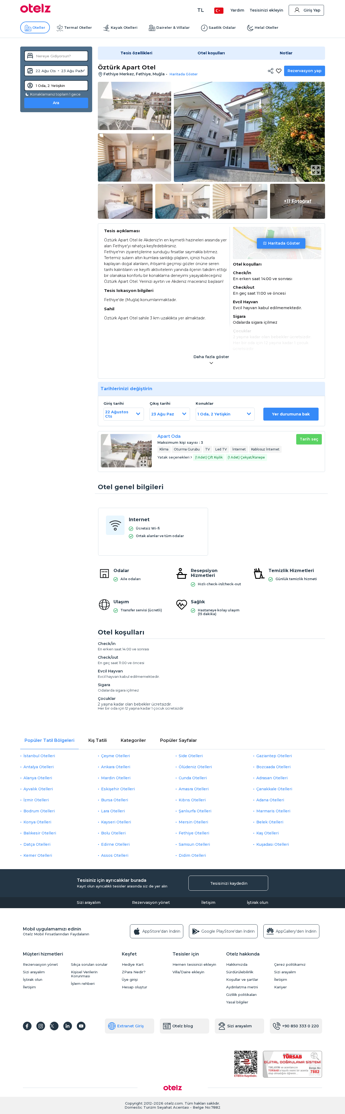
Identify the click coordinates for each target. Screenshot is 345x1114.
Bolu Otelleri (113, 833)
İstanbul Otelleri (39, 755)
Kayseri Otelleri (116, 822)
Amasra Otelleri (194, 789)
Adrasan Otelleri (272, 777)
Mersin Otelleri (193, 822)
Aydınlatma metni (242, 987)
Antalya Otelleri (38, 766)
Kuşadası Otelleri (272, 844)
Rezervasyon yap (305, 70)
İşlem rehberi (83, 984)
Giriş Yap (311, 10)
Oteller (38, 27)
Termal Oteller (78, 27)
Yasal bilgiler (237, 1002)
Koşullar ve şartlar (242, 980)
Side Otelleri (191, 755)
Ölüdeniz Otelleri (195, 766)
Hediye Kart (133, 965)
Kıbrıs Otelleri (192, 800)
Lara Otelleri (113, 811)
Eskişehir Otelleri (118, 789)
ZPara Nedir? (134, 972)
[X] (54, 1026)
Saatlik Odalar (222, 27)
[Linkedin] (67, 1026)
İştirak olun (257, 902)
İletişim (208, 902)
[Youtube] (81, 1026)
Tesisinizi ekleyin (266, 10)
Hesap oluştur (134, 987)
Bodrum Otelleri (39, 811)
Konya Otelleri (37, 822)
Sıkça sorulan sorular (89, 965)
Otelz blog (182, 1026)
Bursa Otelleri (114, 800)
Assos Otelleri (114, 855)
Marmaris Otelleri (273, 811)
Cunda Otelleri (193, 777)
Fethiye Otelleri (194, 833)
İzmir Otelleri (36, 800)
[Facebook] (27, 1026)
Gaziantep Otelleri (274, 755)
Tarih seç (309, 439)
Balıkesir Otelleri (39, 833)
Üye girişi (130, 980)
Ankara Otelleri (115, 766)
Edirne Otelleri (115, 844)
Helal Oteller (266, 27)
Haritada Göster (284, 243)
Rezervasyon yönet (151, 902)
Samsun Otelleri (194, 844)
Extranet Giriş (130, 1026)
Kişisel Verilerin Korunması (84, 974)
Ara (56, 102)
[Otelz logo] (35, 11)
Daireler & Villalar (173, 27)
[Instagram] (40, 1026)
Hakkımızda (236, 965)
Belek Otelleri (269, 822)
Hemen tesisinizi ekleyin (194, 965)
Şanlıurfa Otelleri (195, 811)
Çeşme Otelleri (115, 755)
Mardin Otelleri (115, 777)
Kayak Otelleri (124, 27)
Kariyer (280, 987)
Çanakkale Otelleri (274, 789)
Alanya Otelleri (37, 777)
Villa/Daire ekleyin (188, 972)
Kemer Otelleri (37, 855)
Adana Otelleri (270, 800)
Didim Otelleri (192, 855)
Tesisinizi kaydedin (228, 883)
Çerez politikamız (290, 965)
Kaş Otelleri (267, 833)
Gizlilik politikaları (241, 995)
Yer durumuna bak (291, 414)
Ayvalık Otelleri (38, 789)
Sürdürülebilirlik (239, 972)
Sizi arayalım (89, 902)
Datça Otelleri (36, 844)
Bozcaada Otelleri (273, 766)
